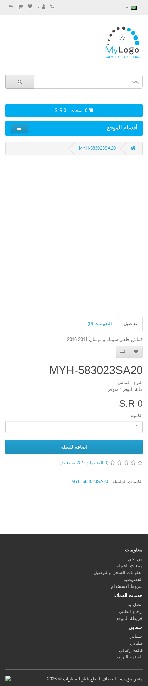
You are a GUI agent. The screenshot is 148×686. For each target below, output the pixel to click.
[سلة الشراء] (20, 6)
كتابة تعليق (70, 462)
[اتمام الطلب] (11, 6)
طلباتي (136, 643)
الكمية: (136, 415)
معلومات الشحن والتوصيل (118, 572)
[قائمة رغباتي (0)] (30, 6)
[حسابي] (41, 6)
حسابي (136, 636)
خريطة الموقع (129, 618)
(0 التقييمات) (96, 462)
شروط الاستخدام (127, 586)
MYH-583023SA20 (97, 148)
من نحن (135, 558)
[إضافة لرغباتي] (136, 352)
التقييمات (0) (100, 323)
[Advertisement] (74, 236)
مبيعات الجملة (130, 565)
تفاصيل (130, 323)
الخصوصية (133, 579)
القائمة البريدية (128, 656)
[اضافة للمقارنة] (122, 352)
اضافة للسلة (74, 447)
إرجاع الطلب (131, 611)
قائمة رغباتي (131, 650)
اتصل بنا (135, 604)
